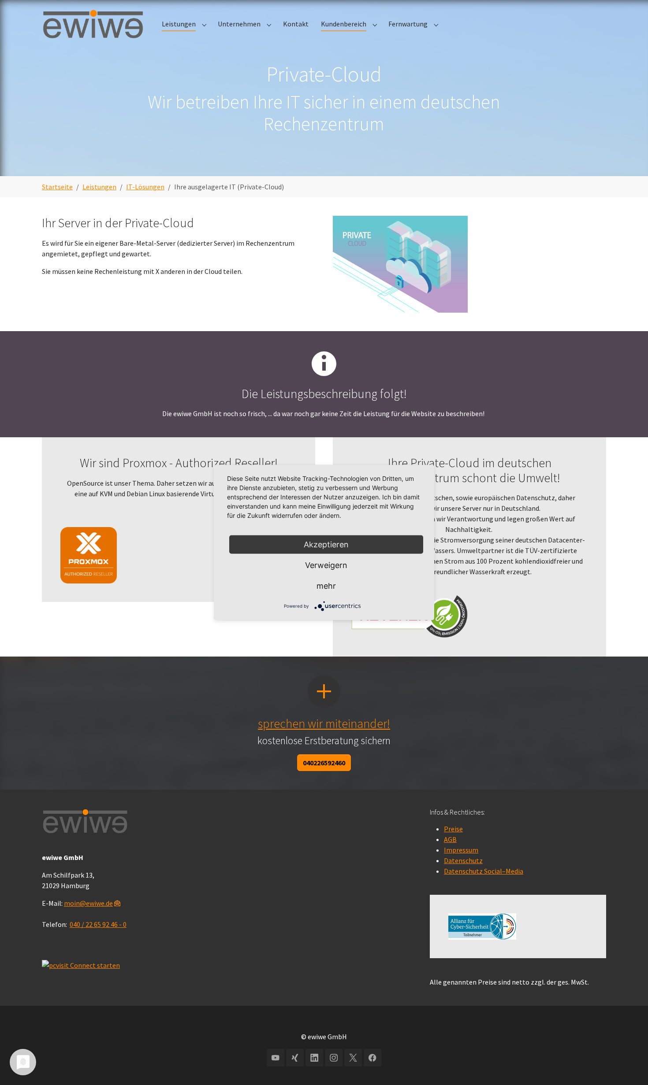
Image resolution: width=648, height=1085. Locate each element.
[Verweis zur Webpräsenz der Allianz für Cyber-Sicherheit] (482, 926)
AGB (450, 839)
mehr (326, 585)
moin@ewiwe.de (88, 903)
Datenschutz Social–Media (483, 871)
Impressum (461, 849)
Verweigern (326, 565)
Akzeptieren (326, 544)
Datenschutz (463, 860)
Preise (453, 828)
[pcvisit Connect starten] (81, 964)
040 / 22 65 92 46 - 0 (98, 924)
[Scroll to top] (628, 942)
